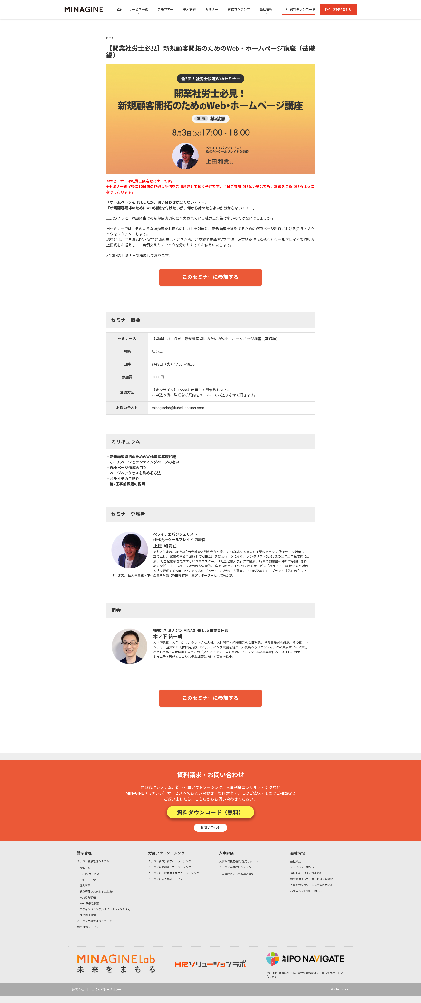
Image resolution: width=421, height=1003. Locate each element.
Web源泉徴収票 (89, 903)
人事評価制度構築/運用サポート (238, 861)
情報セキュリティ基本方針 (306, 873)
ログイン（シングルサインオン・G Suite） (106, 909)
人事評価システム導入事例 (238, 874)
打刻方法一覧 (88, 880)
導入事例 (85, 885)
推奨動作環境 (88, 915)
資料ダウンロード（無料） (210, 812)
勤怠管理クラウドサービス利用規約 (311, 879)
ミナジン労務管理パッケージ (94, 921)
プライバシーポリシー (303, 867)
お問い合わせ (210, 827)
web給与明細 (88, 897)
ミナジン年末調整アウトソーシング (169, 867)
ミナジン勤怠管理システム (93, 861)
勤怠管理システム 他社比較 (96, 891)
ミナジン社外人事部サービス (165, 879)
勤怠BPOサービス (88, 927)
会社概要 (295, 861)
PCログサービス (89, 874)
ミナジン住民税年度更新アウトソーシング (173, 873)
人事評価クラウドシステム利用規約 (311, 885)
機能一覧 (85, 868)
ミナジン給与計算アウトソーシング (169, 861)
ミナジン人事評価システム (235, 867)
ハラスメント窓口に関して (306, 891)
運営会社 (78, 989)
